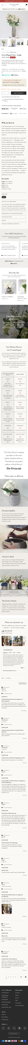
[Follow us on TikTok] (24, 1028)
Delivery (17, 995)
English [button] (22, 667)
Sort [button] (3, 678)
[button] (7, 641)
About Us (4, 1014)
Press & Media (5, 1017)
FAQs (16, 1000)
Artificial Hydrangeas (6, 1002)
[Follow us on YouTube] (19, 1028)
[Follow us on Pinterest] (14, 1028)
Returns (17, 997)
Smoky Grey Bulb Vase (7, 296)
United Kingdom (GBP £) (13, 1033)
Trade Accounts (5, 1019)
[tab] (22, 683)
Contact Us (17, 992)
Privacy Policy (18, 1003)
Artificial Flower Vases (6, 1007)
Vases (3, 49)
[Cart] (25, 5)
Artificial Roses (5, 1004)
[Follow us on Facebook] (3, 1028)
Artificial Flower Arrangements (5, 996)
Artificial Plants (5, 999)
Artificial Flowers (5, 992)
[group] (14, 631)
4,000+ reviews (13, 52)
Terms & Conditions (19, 1005)
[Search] (4, 5)
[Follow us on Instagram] (8, 1028)
